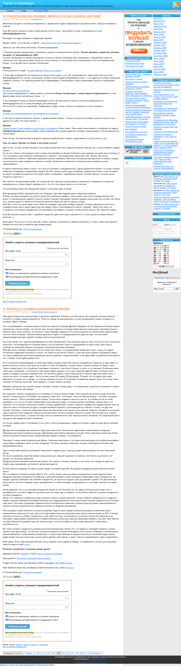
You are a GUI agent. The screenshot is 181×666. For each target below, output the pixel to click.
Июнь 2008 (159, 64)
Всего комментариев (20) (14, 647)
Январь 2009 (159, 45)
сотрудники (171, 233)
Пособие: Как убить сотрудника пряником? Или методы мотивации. (166, 85)
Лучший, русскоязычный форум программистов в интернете (31, 114)
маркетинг (168, 229)
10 (39, 653)
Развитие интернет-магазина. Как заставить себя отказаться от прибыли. (167, 199)
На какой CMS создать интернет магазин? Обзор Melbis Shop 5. (137, 100)
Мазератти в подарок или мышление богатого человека (165, 103)
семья (166, 233)
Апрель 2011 (159, 21)
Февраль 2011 (160, 26)
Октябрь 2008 (160, 53)
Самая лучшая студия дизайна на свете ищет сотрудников (30, 128)
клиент (155, 227)
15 (63, 653)
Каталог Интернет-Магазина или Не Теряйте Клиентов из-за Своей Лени (138, 112)
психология (155, 233)
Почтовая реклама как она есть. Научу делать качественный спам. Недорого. (166, 160)
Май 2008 (158, 67)
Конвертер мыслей (50, 312)
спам (175, 233)
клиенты (35, 645)
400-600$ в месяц (64, 563)
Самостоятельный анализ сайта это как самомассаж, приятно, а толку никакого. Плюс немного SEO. (166, 144)
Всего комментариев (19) (14, 301)
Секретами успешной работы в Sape (33, 558)
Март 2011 (158, 24)
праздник (161, 231)
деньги (27, 645)
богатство (160, 224)
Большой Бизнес (37, 312)
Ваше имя (36, 260)
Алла (156, 197)
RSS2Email (175, 278)
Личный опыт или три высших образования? (164, 167)
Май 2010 (158, 29)
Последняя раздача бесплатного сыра (134, 140)
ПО (172, 222)
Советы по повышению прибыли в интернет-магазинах (33, 273)
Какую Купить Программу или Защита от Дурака (137, 123)
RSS (92, 138)
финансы (169, 235)
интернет (173, 224)
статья (159, 235)
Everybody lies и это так (136, 132)
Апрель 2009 (159, 37)
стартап (155, 235)
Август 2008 (159, 59)
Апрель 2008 (159, 69)
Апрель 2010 (159, 32)
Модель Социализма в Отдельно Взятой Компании (138, 106)
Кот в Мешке (131, 129)
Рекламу (24, 554)
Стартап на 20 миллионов (166, 132)
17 (73, 653)
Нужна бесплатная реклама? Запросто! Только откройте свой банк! (53, 15)
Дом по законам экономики (49, 554)
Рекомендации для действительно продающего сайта (33, 277)
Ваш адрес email (36, 251)
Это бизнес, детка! (133, 79)
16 (68, 653)
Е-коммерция (156, 222)
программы (167, 231)
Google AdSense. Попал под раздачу (44, 71)
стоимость (164, 235)
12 (49, 653)
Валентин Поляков (98, 659)
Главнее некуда (37, 19)
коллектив (165, 227)
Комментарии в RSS (134, 63)
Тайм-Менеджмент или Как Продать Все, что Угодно (137, 118)
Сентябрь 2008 (161, 56)
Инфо (24, 11)
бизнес (19, 645)
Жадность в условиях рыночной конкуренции (38, 308)
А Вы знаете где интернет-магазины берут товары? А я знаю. (166, 179)
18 (78, 653)
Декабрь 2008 (160, 48)
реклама (161, 233)
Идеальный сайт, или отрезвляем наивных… (61, 43)
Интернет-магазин (165, 222)
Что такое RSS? (41, 11)
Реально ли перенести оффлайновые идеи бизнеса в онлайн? (164, 152)
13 (54, 653)
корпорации (176, 227)
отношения (155, 231)
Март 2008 (158, 72)
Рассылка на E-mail (134, 66)
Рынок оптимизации (18, 3)
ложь (158, 229)
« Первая (28, 653)
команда (171, 227)
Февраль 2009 (160, 42)
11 (44, 653)
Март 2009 (158, 40)
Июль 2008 (159, 61)
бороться (69, 568)
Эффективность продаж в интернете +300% (137, 88)
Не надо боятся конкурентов (16, 91)
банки (174, 222)
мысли (174, 229)
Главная (10, 11)
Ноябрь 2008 (160, 50)
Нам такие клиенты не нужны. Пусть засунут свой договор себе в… (166, 96)
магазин (162, 229)
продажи (44, 645)
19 (83, 653)
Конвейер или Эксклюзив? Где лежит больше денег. (166, 109)
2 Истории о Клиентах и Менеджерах (136, 136)
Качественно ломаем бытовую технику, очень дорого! (165, 115)
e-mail (64, 75)
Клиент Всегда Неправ (135, 126)
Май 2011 (158, 18)
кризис (154, 229)
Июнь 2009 (159, 34)
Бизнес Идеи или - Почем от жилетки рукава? (138, 75)
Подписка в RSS (132, 61)
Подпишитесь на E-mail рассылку (90, 663)
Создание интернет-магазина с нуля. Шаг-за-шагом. (165, 136)
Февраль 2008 (160, 75)
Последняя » (96, 653)
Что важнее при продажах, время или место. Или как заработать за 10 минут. (166, 122)
